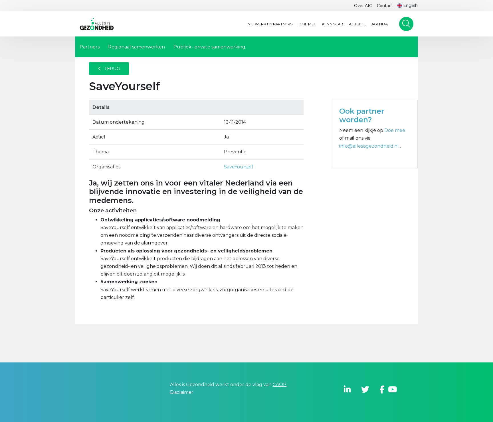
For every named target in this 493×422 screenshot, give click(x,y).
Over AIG (363, 5)
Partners (90, 47)
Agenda (379, 24)
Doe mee (307, 24)
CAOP (279, 384)
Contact (385, 5)
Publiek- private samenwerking (209, 47)
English (410, 5)
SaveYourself (238, 167)
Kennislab (332, 24)
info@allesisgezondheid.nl (369, 146)
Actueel (357, 24)
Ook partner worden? (361, 115)
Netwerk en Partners (270, 24)
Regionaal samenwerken (136, 47)
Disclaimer (181, 392)
